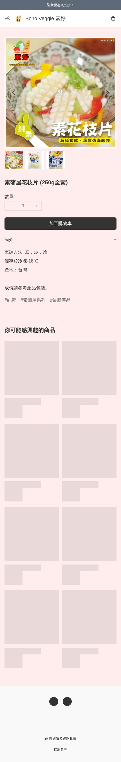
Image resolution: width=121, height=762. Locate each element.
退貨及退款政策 (64, 738)
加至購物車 (60, 223)
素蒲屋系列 (34, 300)
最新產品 (62, 300)
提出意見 (60, 750)
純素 (11, 300)
